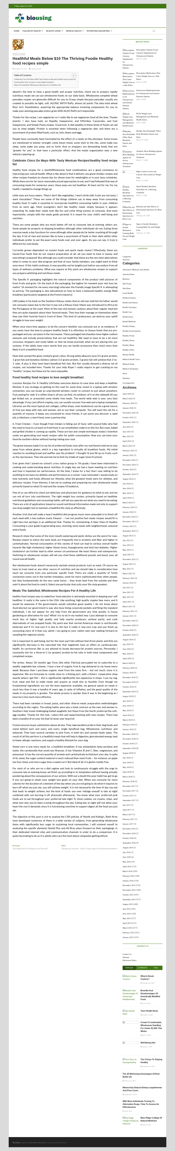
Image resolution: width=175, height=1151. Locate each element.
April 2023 (127, 555)
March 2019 (127, 720)
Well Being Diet (148, 1043)
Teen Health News (149, 1011)
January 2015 (128, 937)
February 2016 (128, 876)
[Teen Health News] (131, 1011)
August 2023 (128, 536)
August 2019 (128, 696)
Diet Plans (127, 288)
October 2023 (128, 526)
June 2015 (127, 914)
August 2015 (128, 904)
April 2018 (127, 772)
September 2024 (129, 474)
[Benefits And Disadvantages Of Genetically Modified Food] (131, 990)
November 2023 (129, 521)
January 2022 (128, 583)
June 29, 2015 (146, 1003)
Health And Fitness (130, 303)
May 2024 (127, 493)
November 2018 (129, 739)
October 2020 (128, 630)
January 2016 (128, 881)
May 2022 (127, 569)
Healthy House (129, 340)
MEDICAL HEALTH (73, 31)
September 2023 (129, 531)
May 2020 (127, 654)
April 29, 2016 (146, 1125)
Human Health (128, 355)
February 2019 (128, 725)
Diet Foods (127, 284)
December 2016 (129, 829)
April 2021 (127, 602)
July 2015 (127, 909)
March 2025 (127, 446)
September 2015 (129, 899)
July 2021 (127, 588)
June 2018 (127, 762)
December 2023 (129, 517)
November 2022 (129, 559)
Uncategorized (128, 383)
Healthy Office (128, 350)
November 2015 (129, 890)
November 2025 (129, 413)
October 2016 (128, 838)
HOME (16, 31)
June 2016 (127, 857)
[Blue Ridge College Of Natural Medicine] (131, 1118)
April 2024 (127, 498)
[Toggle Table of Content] (73, 75)
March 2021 (127, 606)
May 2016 (127, 862)
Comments (142, 968)
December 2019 (129, 677)
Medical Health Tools (131, 359)
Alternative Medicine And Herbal (136, 270)
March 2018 (127, 777)
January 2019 (128, 729)
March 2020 (127, 663)
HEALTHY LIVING (53, 31)
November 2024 (129, 465)
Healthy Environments (132, 331)
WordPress (41, 1143)
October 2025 (128, 417)
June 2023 (127, 545)
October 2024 (128, 469)
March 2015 (127, 928)
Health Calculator (130, 307)
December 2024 (129, 460)
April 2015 (127, 923)
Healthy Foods (19, 54)
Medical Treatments (130, 369)
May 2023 (127, 550)
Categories (127, 257)
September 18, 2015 (148, 1066)
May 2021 (127, 597)
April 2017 (127, 810)
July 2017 (127, 805)
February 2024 (128, 507)
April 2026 (127, 394)
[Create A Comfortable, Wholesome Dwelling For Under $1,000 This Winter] (131, 1022)
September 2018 (129, 748)
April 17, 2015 (146, 1035)
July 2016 (127, 852)
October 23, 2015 (147, 1015)
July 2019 (127, 701)
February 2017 (128, 819)
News (125, 374)
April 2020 (127, 658)
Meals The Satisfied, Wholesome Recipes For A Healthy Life (37, 85)
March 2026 (127, 399)
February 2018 (128, 781)
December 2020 (129, 621)
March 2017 (127, 815)
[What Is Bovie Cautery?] (131, 976)
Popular (129, 968)
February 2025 (128, 451)
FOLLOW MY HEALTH (31, 31)
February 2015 (128, 933)
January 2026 (128, 408)
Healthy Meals (128, 345)
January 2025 (128, 455)
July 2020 (127, 644)
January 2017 (128, 824)
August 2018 (128, 753)
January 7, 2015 (147, 1046)
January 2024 (128, 512)
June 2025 (127, 432)
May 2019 (127, 710)
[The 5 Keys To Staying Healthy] (131, 1059)
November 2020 (129, 625)
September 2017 (129, 800)
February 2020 (128, 668)
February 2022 (128, 578)
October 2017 (128, 796)
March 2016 (127, 871)
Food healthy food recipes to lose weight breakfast (34, 82)
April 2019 (127, 715)
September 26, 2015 (130, 1094)
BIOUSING (33, 1143)
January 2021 (128, 616)
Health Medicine (129, 321)
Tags (156, 968)
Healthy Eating (129, 326)
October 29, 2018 (20, 69)
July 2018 (127, 758)
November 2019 (129, 682)
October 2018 (128, 744)
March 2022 (127, 573)
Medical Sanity (129, 364)
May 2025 (127, 436)
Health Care (127, 312)
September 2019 (129, 692)
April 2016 (127, 867)
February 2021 (128, 611)
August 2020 (128, 640)
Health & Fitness (129, 298)
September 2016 (129, 843)
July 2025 (127, 427)
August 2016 (128, 848)
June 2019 (127, 706)
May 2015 (127, 918)
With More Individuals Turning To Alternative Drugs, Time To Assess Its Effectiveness (141, 1104)
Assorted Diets (128, 274)
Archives (126, 260)
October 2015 (128, 895)
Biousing (16, 1142)
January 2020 (128, 673)
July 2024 (127, 484)
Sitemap (126, 957)
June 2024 (127, 488)
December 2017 (129, 786)
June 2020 (127, 649)
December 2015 (129, 885)
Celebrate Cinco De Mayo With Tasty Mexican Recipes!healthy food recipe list (45, 79)
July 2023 (127, 540)
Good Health (128, 293)
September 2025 (129, 422)
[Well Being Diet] (131, 1042)
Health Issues (128, 317)
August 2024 (128, 479)
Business (126, 279)
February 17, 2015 (130, 1081)
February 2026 (128, 403)
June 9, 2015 (128, 1111)
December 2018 (129, 734)
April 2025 (127, 441)
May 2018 (127, 767)
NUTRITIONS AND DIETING (98, 31)
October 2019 (128, 687)
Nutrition (126, 378)
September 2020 (129, 635)
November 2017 (129, 791)
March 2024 (127, 503)
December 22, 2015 (148, 983)
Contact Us (127, 954)
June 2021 (127, 592)
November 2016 (129, 833)
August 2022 (128, 564)
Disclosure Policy (130, 960)
